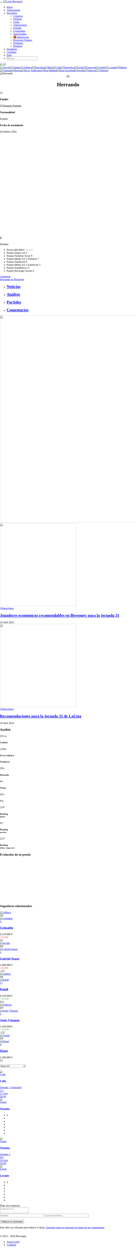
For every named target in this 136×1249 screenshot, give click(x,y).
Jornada (17, 28)
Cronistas (11, 52)
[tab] (71, 286)
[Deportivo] (67, 67)
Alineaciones (13, 10)
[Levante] (110, 67)
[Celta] (57, 67)
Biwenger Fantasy (22, 40)
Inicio (10, 7)
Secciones (12, 13)
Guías (16, 22)
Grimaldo (6, 927)
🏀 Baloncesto (21, 37)
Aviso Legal (13, 1241)
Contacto (11, 1244)
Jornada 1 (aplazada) (11, 1087)
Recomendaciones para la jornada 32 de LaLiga (40, 716)
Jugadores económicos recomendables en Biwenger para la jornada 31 (59, 615)
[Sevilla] (79, 70)
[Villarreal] (102, 70)
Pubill (4, 989)
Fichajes (17, 19)
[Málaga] (121, 67)
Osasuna (16, 105)
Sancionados (20, 34)
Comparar (5, 276)
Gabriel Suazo (9, 958)
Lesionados (19, 31)
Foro (9, 55)
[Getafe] (100, 67)
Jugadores (12, 49)
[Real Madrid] (49, 70)
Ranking (17, 46)
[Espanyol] (89, 67)
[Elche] (78, 67)
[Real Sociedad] (65, 70)
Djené (4, 1051)
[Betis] (49, 67)
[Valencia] (90, 70)
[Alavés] (5, 67)
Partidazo (18, 43)
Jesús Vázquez (10, 1020)
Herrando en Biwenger (12, 279)
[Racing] (17, 70)
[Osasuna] (6, 70)
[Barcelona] (38, 67)
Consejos (18, 16)
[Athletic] (15, 67)
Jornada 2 (5, 1154)
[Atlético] (26, 67)
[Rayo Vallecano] (31, 70)
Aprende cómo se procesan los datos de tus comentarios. (75, 1227)
